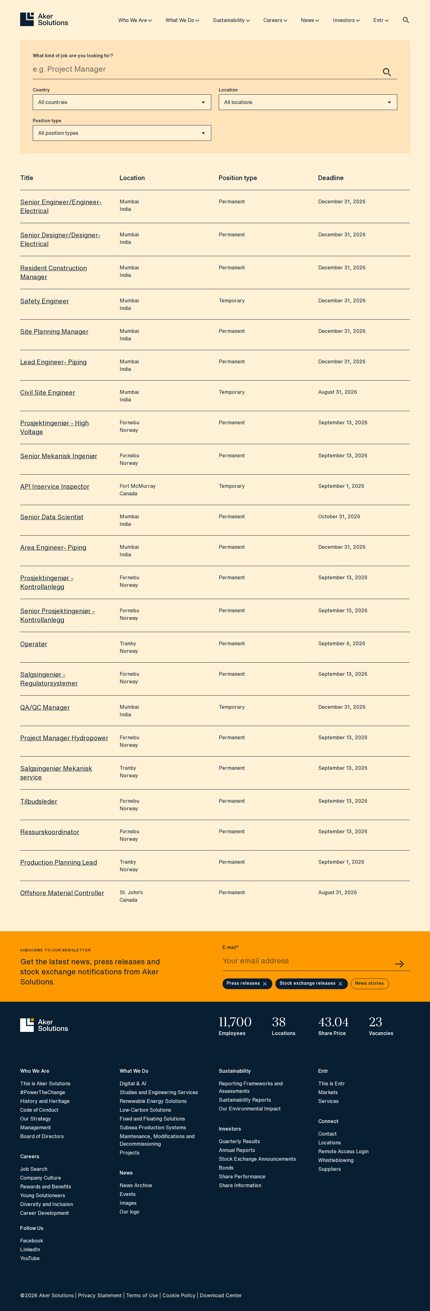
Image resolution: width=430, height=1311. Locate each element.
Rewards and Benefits (45, 1186)
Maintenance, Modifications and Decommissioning (157, 1140)
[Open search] (406, 20)
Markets (328, 1092)
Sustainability (229, 20)
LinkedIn (30, 1249)
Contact (327, 1133)
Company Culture (40, 1178)
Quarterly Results (239, 1141)
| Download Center (219, 1295)
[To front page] (44, 20)
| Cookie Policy (177, 1295)
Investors (344, 20)
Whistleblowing (336, 1160)
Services (328, 1101)
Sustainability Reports (245, 1100)
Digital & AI (133, 1083)
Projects (129, 1152)
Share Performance (242, 1176)
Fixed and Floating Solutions (152, 1118)
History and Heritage (45, 1101)
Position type (47, 121)
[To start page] (66, 1025)
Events (128, 1194)
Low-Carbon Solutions (145, 1110)
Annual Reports (237, 1150)
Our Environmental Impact (250, 1108)
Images (128, 1203)
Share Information (240, 1185)
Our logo (129, 1211)
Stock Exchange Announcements (257, 1159)
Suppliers (329, 1169)
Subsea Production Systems (153, 1127)
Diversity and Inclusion (46, 1204)
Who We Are (132, 20)
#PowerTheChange (42, 1092)
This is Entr (331, 1083)
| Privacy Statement (98, 1295)
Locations (329, 1142)
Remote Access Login (343, 1151)
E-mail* (231, 947)
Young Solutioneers (42, 1195)
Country (41, 90)
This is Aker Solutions (45, 1083)
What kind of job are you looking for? (73, 55)
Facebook (31, 1240)
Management (35, 1127)
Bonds (226, 1167)
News (307, 20)
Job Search (33, 1169)
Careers (272, 20)
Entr (378, 20)
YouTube (30, 1258)
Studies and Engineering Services (159, 1092)
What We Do (180, 20)
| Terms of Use (140, 1295)
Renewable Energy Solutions (153, 1101)
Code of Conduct (39, 1110)
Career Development (44, 1213)
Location (228, 90)
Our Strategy (35, 1118)
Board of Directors (42, 1136)
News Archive (136, 1185)
